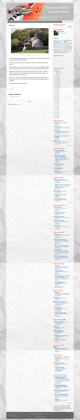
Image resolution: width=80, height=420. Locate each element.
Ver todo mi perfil (62, 33)
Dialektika (57, 399)
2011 (56, 112)
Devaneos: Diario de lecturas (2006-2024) (62, 185)
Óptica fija (57, 326)
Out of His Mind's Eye (59, 321)
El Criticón (57, 297)
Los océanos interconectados (61, 283)
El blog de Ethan (58, 307)
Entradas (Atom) (17, 104)
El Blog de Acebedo (59, 270)
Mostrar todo (70, 145)
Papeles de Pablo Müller (60, 155)
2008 (56, 117)
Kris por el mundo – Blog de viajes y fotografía (62, 357)
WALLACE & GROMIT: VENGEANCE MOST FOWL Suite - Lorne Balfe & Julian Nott (61, 241)
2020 (56, 96)
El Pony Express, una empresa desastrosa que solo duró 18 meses (62, 267)
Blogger (44, 416)
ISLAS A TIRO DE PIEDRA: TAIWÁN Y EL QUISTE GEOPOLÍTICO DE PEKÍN (62, 132)
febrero (57, 84)
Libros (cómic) (58, 44)
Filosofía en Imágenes (59, 220)
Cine (54, 40)
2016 (56, 103)
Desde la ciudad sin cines (60, 198)
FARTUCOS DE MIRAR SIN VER (61, 335)
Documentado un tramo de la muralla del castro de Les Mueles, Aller (62, 278)
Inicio (10, 21)
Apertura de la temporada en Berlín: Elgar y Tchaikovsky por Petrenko (62, 258)
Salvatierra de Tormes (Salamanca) (62, 364)
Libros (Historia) (65, 47)
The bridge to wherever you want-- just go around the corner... (62, 323)
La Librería (13, 77)
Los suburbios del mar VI (60, 332)
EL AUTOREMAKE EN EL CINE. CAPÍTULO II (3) (60, 309)
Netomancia (57, 171)
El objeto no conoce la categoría (61, 400)
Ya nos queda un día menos (61, 256)
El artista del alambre (59, 164)
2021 (56, 94)
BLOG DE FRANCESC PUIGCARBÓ (62, 390)
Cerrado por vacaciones (59, 213)
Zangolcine (57, 292)
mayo (57, 78)
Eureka (56, 347)
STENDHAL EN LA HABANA (60, 391)
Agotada (56, 137)
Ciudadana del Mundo (59, 363)
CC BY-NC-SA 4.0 (43, 414)
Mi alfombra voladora (59, 367)
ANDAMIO (57, 195)
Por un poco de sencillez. (60, 327)
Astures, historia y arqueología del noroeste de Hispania (62, 276)
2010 (56, 114)
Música (57, 52)
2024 (56, 89)
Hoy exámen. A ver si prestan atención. (62, 127)
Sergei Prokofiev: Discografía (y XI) (61, 246)
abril (57, 80)
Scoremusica (58, 234)
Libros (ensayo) (63, 45)
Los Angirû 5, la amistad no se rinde (62, 172)
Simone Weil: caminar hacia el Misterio (62, 217)
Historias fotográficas (38, 21)
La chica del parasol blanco (61, 301)
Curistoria (57, 265)
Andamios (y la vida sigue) (60, 194)
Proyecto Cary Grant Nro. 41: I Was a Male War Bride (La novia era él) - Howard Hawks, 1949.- (62, 303)
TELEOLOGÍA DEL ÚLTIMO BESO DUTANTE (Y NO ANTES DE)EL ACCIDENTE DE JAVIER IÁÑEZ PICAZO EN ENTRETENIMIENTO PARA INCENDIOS (62, 159)
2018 (56, 100)
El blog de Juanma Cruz (60, 179)
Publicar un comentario (14, 96)
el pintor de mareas (58, 165)
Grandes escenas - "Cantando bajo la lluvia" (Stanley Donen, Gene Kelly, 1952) (62, 294)
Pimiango (65, 21)
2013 (56, 108)
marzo (57, 82)
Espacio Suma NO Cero (60, 212)
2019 (56, 98)
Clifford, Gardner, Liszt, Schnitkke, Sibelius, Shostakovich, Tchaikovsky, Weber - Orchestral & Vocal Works (62, 251)
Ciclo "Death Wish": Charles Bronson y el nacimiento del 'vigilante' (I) (62, 142)
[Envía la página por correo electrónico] (11, 88)
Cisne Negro (57, 140)
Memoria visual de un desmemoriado (59, 331)
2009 (56, 115)
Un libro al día (58, 190)
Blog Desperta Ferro (59, 287)
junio (57, 77)
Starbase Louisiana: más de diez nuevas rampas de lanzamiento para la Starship (62, 349)
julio (57, 75)
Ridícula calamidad (59, 168)
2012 (56, 110)
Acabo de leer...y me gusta (60, 122)
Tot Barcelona (58, 126)
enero (57, 85)
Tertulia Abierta (58, 207)
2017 (56, 101)
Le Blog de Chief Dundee (60, 239)
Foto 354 (56, 123)
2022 (56, 93)
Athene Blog (57, 225)
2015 (56, 105)
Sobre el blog (16, 21)
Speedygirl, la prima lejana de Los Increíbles (62, 136)
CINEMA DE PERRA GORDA (60, 312)
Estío (56, 340)
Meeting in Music (58, 249)
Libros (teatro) (61, 51)
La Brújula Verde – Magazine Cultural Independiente (61, 377)
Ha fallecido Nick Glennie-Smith (61, 298)
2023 (56, 91)
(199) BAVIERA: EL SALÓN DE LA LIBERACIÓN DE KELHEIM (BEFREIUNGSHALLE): (61, 369)
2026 (56, 70)
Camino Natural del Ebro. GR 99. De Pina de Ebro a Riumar (61, 187)
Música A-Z (29, 21)
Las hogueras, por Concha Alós (61, 199)
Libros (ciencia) (69, 43)
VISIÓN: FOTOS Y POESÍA (60, 339)
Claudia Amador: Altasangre (60, 191)
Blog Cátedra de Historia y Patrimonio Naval (60, 282)
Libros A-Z (23, 21)
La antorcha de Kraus (59, 150)
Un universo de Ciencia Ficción (61, 394)
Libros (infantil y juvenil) (58, 48)
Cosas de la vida (48, 21)
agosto (57, 71)
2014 (56, 107)
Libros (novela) (68, 48)
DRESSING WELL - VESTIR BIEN (61, 387)
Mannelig (62, 31)
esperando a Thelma (59, 336)
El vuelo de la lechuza (59, 216)
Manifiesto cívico (57, 21)
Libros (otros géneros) (61, 50)
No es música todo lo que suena (62, 245)
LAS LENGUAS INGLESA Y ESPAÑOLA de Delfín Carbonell (61, 386)
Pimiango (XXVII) (59, 73)
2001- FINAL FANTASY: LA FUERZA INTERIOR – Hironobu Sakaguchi (61, 396)
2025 (56, 88)
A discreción (57, 130)
